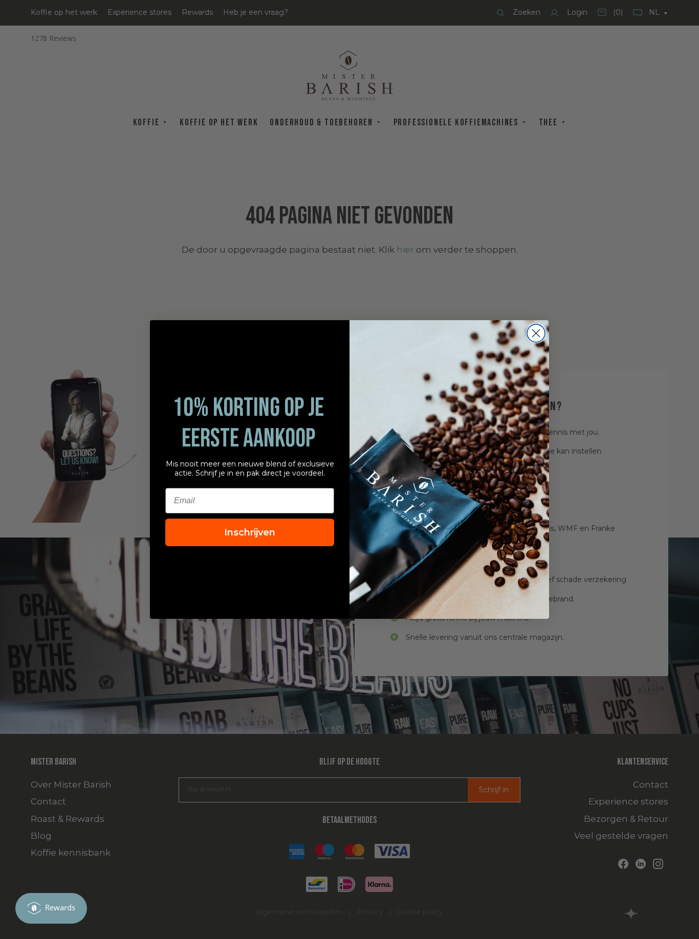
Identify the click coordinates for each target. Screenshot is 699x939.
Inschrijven (249, 532)
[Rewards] (51, 908)
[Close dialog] (536, 333)
